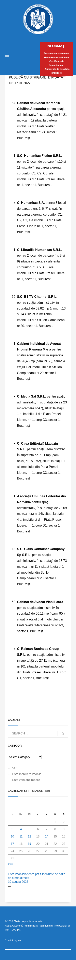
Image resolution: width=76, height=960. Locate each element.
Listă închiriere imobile (26, 774)
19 (29, 843)
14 (46, 836)
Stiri (14, 768)
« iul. (11, 864)
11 (20, 836)
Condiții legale (13, 940)
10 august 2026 (18, 881)
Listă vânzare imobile (26, 780)
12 (29, 836)
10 (12, 836)
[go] (63, 733)
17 (12, 843)
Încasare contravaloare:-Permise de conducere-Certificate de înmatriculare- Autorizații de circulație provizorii (56, 59)
